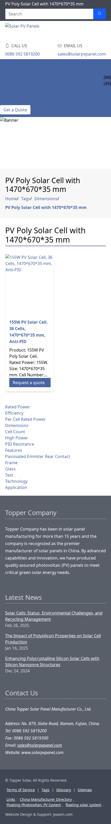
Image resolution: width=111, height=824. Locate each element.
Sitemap (85, 789)
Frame (11, 462)
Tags (25, 198)
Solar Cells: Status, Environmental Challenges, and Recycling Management (53, 616)
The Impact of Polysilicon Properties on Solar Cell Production (53, 639)
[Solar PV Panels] (36, 30)
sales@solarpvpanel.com (82, 54)
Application (16, 487)
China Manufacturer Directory (46, 799)
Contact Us (12, 102)
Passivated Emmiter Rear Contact (37, 456)
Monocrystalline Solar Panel (33, 83)
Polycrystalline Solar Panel (31, 77)
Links (10, 799)
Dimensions (46, 198)
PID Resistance (19, 444)
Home (6, 65)
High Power (16, 438)
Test (9, 475)
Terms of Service (20, 789)
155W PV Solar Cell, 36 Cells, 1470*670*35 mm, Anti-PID (28, 331)
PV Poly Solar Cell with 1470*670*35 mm (46, 207)
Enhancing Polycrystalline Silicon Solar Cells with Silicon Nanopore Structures (52, 661)
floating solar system (83, 804)
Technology (16, 481)
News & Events (16, 89)
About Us (10, 96)
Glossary (63, 789)
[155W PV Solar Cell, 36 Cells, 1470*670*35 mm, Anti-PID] (29, 284)
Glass (10, 469)
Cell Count (15, 431)
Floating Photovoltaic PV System (33, 804)
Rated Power (17, 407)
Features (13, 450)
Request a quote (29, 382)
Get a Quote (15, 110)
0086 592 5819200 (22, 54)
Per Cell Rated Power (25, 419)
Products (11, 71)
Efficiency (14, 413)
